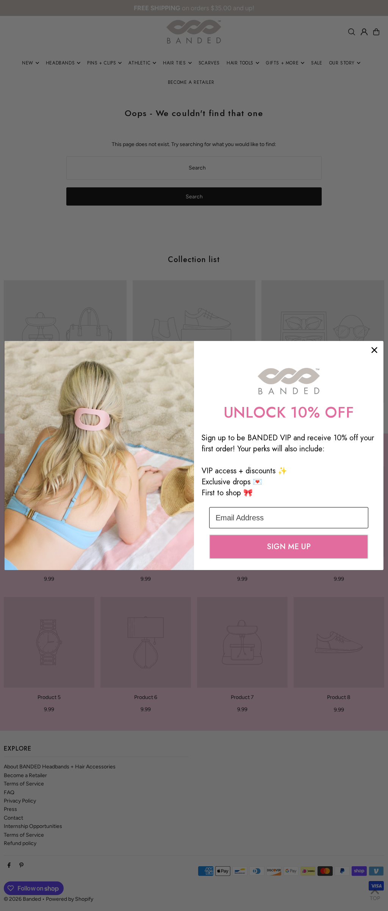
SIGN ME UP (289, 546)
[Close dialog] (374, 350)
